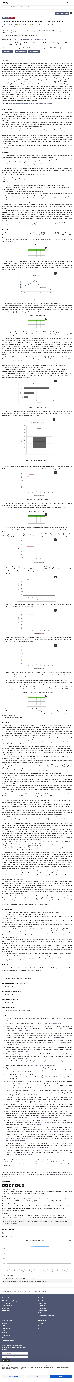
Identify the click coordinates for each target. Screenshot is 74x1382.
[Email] (3, 1186)
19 (52, 898)
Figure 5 (26, 534)
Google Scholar (56, 1023)
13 (10, 804)
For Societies (42, 1313)
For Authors (41, 1301)
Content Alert (43, 1291)
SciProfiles (5, 1333)
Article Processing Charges (10, 1301)
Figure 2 (66, 375)
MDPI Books (5, 1326)
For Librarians (42, 1308)
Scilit (3, 1331)
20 (11, 943)
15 (57, 829)
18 (33, 868)
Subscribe (6, 1361)
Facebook (41, 1326)
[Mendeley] (23, 1186)
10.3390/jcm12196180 (35, 7)
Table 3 (62, 507)
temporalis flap (33, 103)
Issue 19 (24, 7)
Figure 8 (5, 536)
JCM (11, 7)
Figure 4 (56, 469)
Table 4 (67, 689)
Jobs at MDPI (6, 1310)
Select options (7, 1353)
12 (18, 785)
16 (10, 841)
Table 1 (18, 239)
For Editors (41, 1305)
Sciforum (4, 1323)
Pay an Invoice (6, 1303)
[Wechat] (16, 1186)
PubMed (27, 1030)
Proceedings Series (8, 1340)
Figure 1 (32, 265)
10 (9, 771)
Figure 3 (57, 411)
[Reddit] (19, 1186)
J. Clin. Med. (5, 1291)
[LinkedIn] (10, 1186)
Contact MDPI (6, 1308)
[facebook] (13, 1186)
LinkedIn (40, 1323)
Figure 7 (60, 534)
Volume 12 (17, 7)
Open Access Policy (8, 1305)
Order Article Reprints (62, 13)
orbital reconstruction (46, 103)
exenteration (13, 103)
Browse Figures (21, 51)
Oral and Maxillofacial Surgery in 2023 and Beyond (43, 48)
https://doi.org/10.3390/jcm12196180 (34, 39)
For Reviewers (42, 1303)
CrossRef (21, 1030)
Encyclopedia (6, 1335)
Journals (5, 7)
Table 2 (36, 305)
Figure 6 (48, 534)
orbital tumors (23, 103)
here (15, 1223)
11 (12, 779)
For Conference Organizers (46, 1315)
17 (12, 852)
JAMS (3, 1338)
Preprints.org (6, 1328)
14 (9, 816)
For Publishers (42, 1310)
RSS (35, 1291)
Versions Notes (33, 51)
